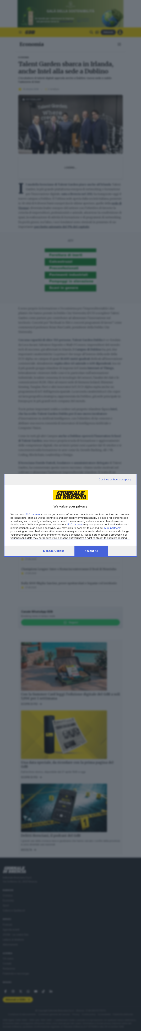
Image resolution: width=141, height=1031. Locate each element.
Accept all (91, 550)
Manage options (53, 550)
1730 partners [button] (33, 514)
